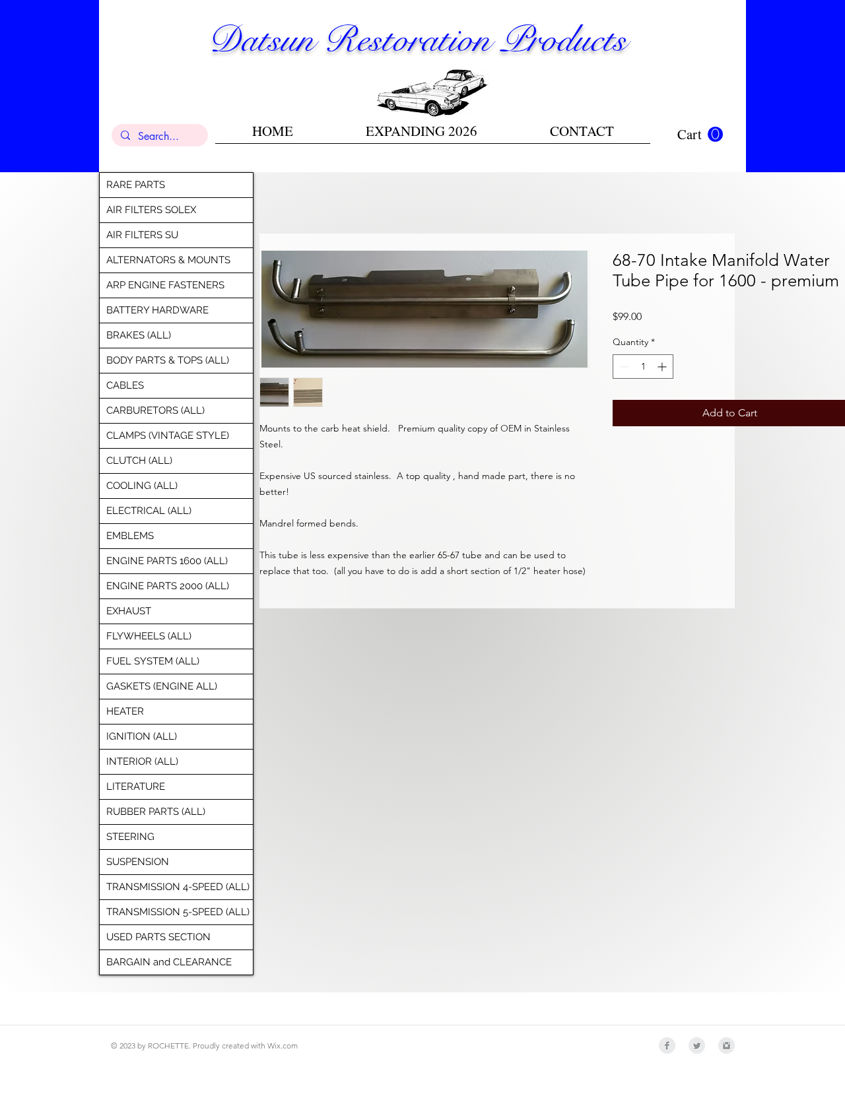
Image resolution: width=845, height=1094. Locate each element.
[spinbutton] (643, 366)
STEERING (130, 837)
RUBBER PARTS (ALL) (155, 812)
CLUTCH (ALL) (139, 461)
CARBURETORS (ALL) (155, 410)
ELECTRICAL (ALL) (148, 511)
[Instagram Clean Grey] (726, 1045)
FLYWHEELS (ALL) (148, 636)
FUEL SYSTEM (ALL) (152, 661)
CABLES (125, 385)
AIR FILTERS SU (142, 235)
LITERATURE (135, 786)
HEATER (125, 711)
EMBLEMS (130, 536)
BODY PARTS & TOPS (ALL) (167, 360)
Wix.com (282, 1045)
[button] (700, 135)
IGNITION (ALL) (141, 736)
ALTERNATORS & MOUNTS (168, 260)
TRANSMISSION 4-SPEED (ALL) (178, 887)
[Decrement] (623, 366)
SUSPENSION (137, 862)
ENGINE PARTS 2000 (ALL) (167, 586)
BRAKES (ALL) (138, 335)
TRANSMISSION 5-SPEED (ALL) (178, 912)
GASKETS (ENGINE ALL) (161, 686)
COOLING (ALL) (142, 486)
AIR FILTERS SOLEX (151, 210)
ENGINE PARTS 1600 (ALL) (167, 561)
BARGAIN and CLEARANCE (169, 962)
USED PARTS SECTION (158, 937)
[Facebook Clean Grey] (667, 1045)
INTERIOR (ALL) (142, 761)
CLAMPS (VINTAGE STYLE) (167, 435)
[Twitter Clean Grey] (697, 1045)
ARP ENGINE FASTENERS (165, 285)
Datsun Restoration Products (417, 39)
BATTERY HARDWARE (157, 310)
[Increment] (663, 366)
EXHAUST (128, 611)
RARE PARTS (135, 185)
